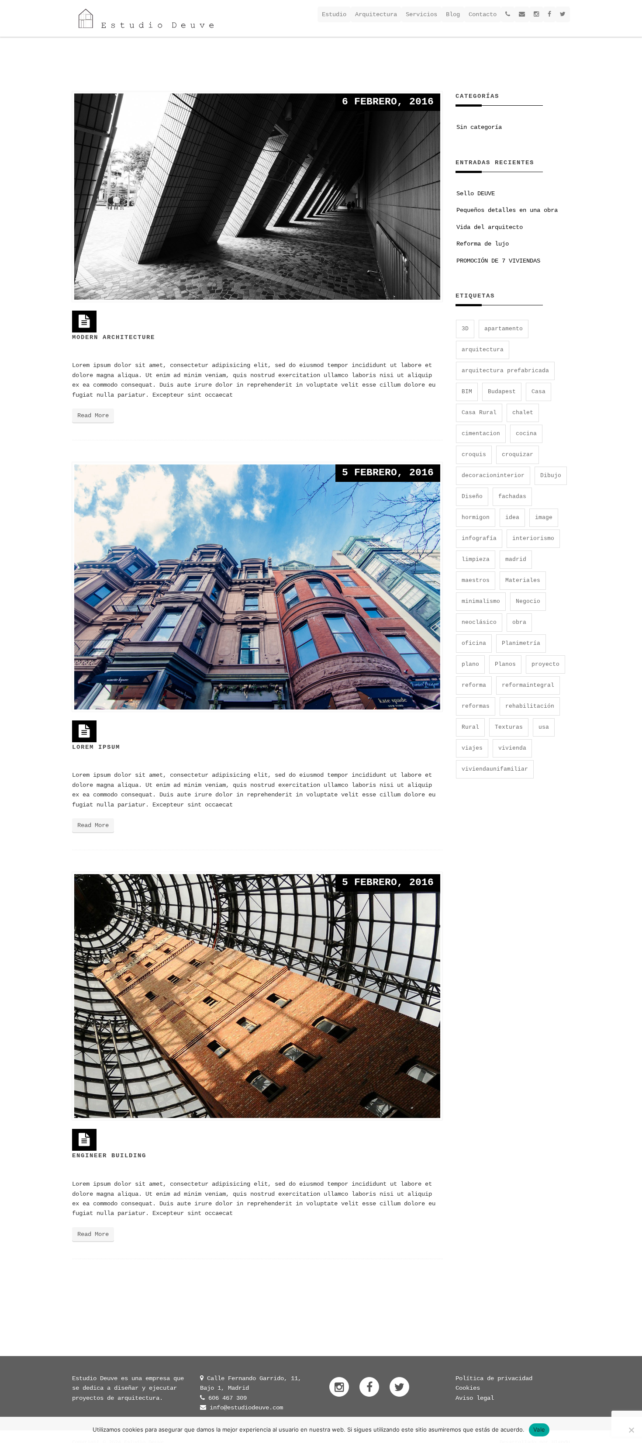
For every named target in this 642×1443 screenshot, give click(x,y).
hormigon (476, 517)
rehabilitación (529, 706)
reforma (474, 685)
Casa (538, 391)
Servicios (421, 14)
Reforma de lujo (482, 243)
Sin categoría (479, 127)
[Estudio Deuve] (146, 18)
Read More (93, 415)
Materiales (522, 580)
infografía (479, 538)
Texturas (509, 727)
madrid (515, 559)
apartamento (503, 328)
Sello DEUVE (475, 193)
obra (519, 622)
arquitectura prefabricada (505, 370)
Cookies (468, 1387)
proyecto (545, 664)
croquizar (517, 454)
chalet (522, 412)
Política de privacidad (494, 1378)
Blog (453, 14)
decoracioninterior (493, 475)
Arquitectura (376, 14)
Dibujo (550, 475)
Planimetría (521, 643)
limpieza (476, 559)
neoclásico (479, 622)
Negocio (528, 601)
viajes (472, 748)
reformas (476, 706)
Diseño (472, 496)
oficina (474, 643)
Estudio (334, 14)
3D (465, 328)
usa (543, 727)
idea (512, 517)
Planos (505, 664)
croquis (474, 454)
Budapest (502, 391)
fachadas (512, 496)
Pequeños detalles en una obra (507, 210)
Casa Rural (479, 412)
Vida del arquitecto (489, 227)
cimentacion (481, 433)
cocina (526, 433)
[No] (631, 1430)
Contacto (483, 14)
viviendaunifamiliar (495, 769)
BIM (467, 391)
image (543, 517)
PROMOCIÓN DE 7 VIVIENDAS (498, 260)
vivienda (512, 748)
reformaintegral (528, 685)
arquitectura (483, 349)
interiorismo (533, 538)
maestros (476, 580)
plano (470, 664)
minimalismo (481, 601)
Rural (470, 727)
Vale (539, 1429)
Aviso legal (475, 1398)
